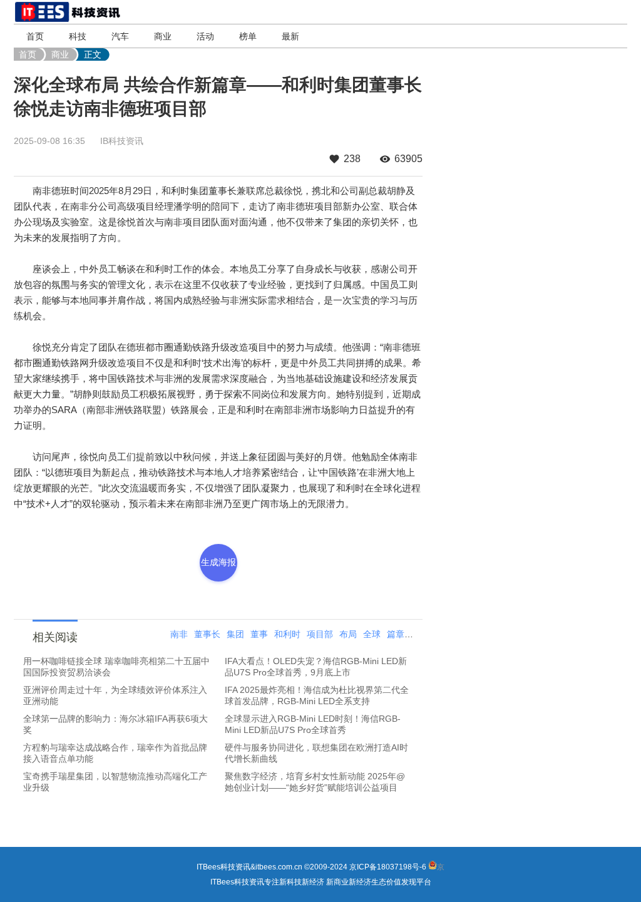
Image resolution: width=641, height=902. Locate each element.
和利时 (287, 634)
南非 (179, 634)
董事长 (207, 634)
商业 (163, 36)
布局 (348, 634)
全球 (372, 634)
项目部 (320, 634)
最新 (290, 36)
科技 (77, 36)
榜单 (248, 36)
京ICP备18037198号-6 (387, 867)
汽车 (120, 36)
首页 (35, 36)
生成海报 (218, 562)
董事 (259, 634)
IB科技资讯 (121, 141)
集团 (235, 634)
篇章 (395, 634)
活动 (205, 36)
